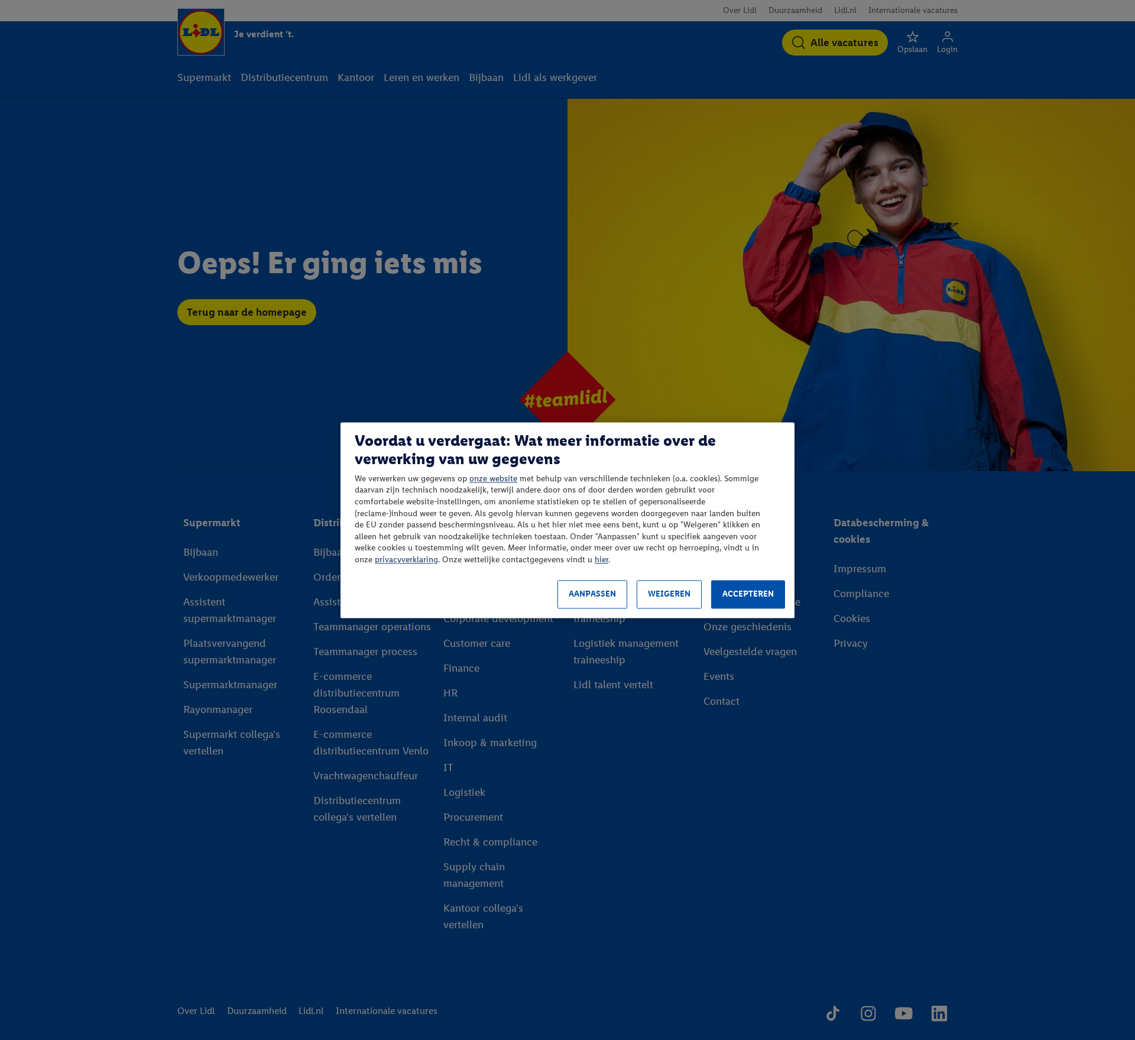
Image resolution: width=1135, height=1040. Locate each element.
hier (601, 560)
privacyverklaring (406, 560)
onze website (493, 479)
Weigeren (669, 594)
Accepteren (748, 594)
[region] (567, 520)
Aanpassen (592, 594)
